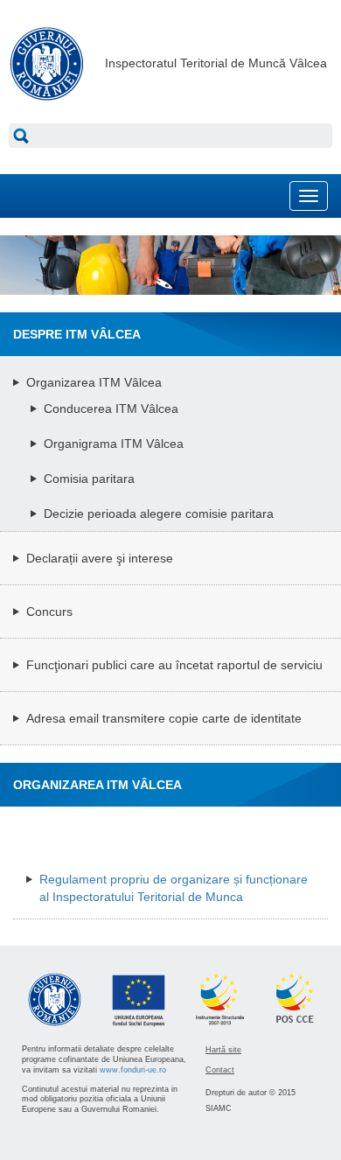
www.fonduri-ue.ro (133, 1070)
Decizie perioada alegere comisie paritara (159, 514)
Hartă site (223, 1049)
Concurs (49, 611)
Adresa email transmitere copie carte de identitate (164, 718)
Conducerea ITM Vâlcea (111, 409)
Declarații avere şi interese (99, 558)
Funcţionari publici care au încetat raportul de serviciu (174, 665)
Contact (219, 1070)
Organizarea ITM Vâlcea (94, 382)
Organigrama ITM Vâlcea (114, 444)
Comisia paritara (89, 479)
